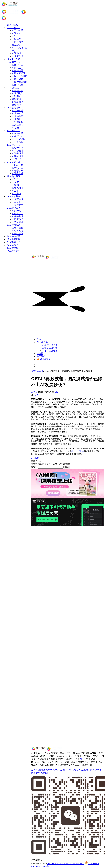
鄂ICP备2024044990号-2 (72, 863)
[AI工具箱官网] (45, 258)
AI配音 (49, 770)
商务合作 (35, 773)
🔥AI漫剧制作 (43, 359)
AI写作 (34, 770)
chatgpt (74, 451)
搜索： (34, 467)
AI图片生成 (65, 770)
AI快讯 (39, 371)
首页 (39, 339)
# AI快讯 (35, 458)
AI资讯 (40, 353)
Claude (81, 451)
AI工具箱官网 (54, 863)
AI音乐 (56, 770)
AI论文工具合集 (50, 348)
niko (56, 392)
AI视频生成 (86, 770)
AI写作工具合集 (50, 345)
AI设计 (41, 770)
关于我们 (41, 356)
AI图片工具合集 (50, 350)
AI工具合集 (42, 342)
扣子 (82, 759)
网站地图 (97, 770)
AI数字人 (76, 770)
